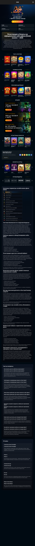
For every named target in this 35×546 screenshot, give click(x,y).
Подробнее (6, 157)
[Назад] (3, 59)
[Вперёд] (32, 59)
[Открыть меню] (33, 2)
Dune (17, 2)
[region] (17, 61)
